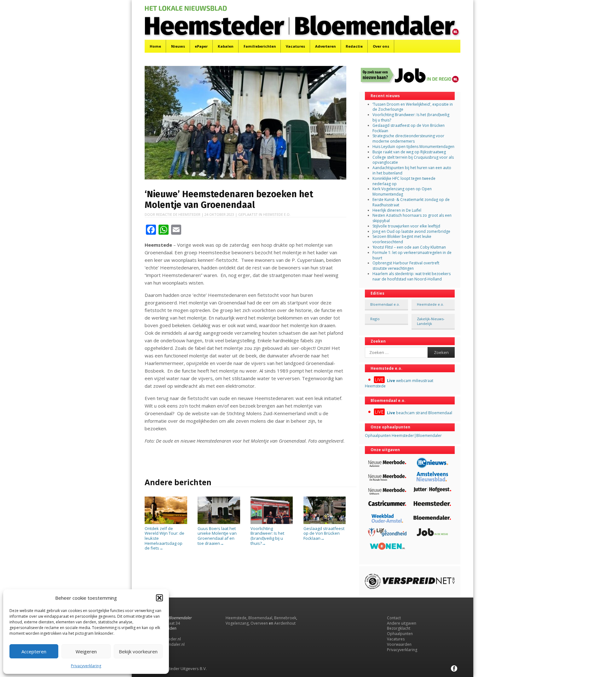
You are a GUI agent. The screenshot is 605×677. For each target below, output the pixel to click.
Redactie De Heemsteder (178, 214)
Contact (394, 618)
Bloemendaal (260, 618)
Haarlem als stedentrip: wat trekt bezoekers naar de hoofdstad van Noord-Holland (411, 276)
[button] (159, 598)
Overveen (259, 623)
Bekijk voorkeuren (138, 651)
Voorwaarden (399, 644)
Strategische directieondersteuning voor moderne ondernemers (408, 138)
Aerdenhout (285, 623)
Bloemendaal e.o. (385, 304)
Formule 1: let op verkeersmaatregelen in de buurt (412, 255)
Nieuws (178, 46)
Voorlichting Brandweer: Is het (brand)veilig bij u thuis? (267, 536)
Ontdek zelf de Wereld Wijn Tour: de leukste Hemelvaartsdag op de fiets (164, 538)
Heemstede (236, 618)
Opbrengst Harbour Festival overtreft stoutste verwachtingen (405, 265)
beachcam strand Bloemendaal (419, 412)
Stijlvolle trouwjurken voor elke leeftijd (406, 226)
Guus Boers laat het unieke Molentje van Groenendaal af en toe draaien (217, 536)
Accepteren (33, 651)
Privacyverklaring (86, 665)
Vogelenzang (237, 623)
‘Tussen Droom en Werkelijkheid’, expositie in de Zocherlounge (412, 107)
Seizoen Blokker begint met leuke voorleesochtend (401, 239)
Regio (375, 318)
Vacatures (295, 46)
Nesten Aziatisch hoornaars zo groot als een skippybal (412, 218)
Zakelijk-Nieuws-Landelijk (431, 321)
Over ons (381, 46)
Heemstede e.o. (277, 214)
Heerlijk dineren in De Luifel (396, 210)
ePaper (201, 46)
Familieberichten (260, 46)
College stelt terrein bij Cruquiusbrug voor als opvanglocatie (413, 160)
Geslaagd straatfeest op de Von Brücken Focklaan (323, 533)
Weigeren (86, 651)
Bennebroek (285, 618)
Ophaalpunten (400, 633)
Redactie (354, 46)
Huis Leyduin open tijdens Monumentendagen (413, 146)
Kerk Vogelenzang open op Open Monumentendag (402, 191)
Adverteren (325, 46)
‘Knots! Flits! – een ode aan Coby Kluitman (409, 247)
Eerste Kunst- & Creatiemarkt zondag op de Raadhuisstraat (411, 202)
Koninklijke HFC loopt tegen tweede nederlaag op (403, 181)
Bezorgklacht (398, 628)
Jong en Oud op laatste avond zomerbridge (411, 231)
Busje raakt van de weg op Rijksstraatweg (409, 152)
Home (155, 46)
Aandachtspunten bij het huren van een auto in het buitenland (411, 170)
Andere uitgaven (401, 623)
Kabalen (225, 46)
